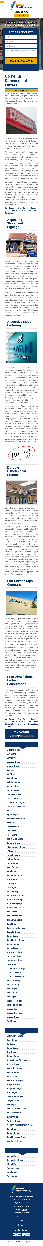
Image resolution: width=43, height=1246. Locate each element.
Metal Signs (12, 871)
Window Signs (13, 1017)
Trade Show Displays (16, 968)
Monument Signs (14, 875)
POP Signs (11, 883)
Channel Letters (14, 794)
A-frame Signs (13, 750)
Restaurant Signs (14, 920)
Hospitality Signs (14, 1088)
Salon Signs (12, 1129)
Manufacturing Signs (16, 1109)
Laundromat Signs (15, 1096)
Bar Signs (11, 774)
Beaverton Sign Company (21, 1213)
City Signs (11, 1052)
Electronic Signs (14, 827)
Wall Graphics (13, 988)
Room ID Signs (13, 932)
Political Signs (13, 1121)
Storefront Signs (14, 952)
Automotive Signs (15, 1036)
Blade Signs (12, 778)
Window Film (12, 1009)
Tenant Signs (13, 964)
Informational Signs (16, 847)
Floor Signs (12, 835)
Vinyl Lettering (13, 980)
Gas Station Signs (15, 839)
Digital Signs (12, 814)
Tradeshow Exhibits (15, 976)
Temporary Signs (14, 960)
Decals (10, 810)
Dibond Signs (13, 1164)
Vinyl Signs (12, 1176)
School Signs (13, 944)
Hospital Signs (13, 1084)
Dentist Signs (13, 1072)
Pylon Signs (12, 912)
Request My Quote (20, 61)
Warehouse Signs (14, 1001)
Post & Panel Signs (15, 895)
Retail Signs (12, 924)
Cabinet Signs (13, 786)
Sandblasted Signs (15, 940)
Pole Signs (11, 887)
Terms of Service (21, 1221)
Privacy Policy (21, 1217)
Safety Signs (12, 936)
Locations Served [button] (21, 1230)
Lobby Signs (12, 863)
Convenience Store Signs (18, 1060)
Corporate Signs (14, 1064)
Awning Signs (13, 766)
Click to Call (22, 15)
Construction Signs (15, 802)
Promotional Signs (15, 907)
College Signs (13, 1056)
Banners (10, 770)
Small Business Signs (16, 1137)
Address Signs (13, 762)
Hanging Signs (13, 843)
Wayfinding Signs (14, 1005)
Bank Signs (12, 1040)
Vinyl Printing (13, 984)
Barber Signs (12, 1048)
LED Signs (11, 851)
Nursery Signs (13, 1117)
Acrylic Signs (13, 758)
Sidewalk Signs (14, 948)
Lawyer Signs (13, 1100)
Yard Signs (11, 1021)
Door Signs (12, 823)
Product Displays (14, 904)
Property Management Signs (20, 1125)
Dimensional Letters (16, 818)
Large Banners (13, 855)
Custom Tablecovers (16, 806)
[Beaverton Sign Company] (21, 1189)
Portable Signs (13, 891)
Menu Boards (13, 867)
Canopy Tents (13, 790)
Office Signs (12, 879)
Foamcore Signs (14, 1168)
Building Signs (13, 782)
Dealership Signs (14, 1068)
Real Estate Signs (14, 916)
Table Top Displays (15, 956)
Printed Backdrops (15, 899)
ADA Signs (11, 754)
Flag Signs (11, 831)
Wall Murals (12, 993)
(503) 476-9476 (21, 12)
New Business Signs (16, 1113)
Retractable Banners (16, 928)
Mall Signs (11, 1104)
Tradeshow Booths (15, 972)
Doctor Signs (12, 1076)
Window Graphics (14, 1013)
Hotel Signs (12, 1092)
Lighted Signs (13, 859)
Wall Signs (11, 997)
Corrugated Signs (15, 1160)
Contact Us (21, 1225)
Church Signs (13, 798)
